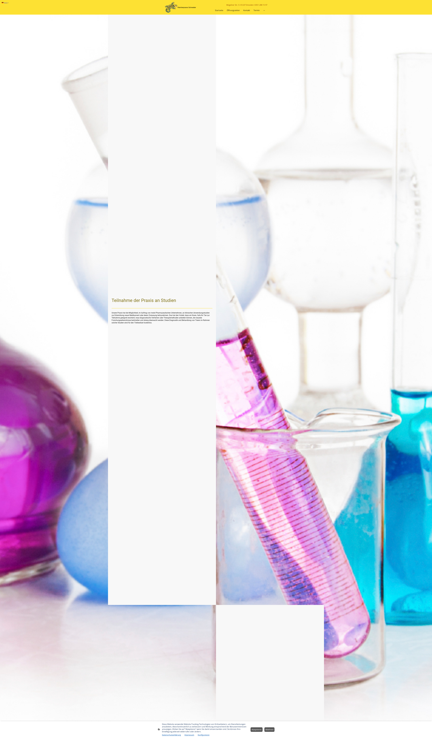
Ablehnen (269, 729)
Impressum (189, 735)
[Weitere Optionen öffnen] (264, 10)
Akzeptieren (257, 729)
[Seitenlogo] (181, 7)
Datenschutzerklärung (171, 735)
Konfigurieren (203, 735)
